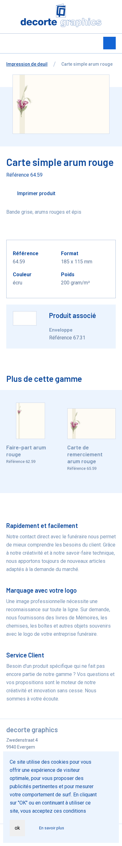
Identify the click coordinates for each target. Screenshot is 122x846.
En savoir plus (51, 828)
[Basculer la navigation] (109, 43)
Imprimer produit (35, 193)
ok (17, 828)
